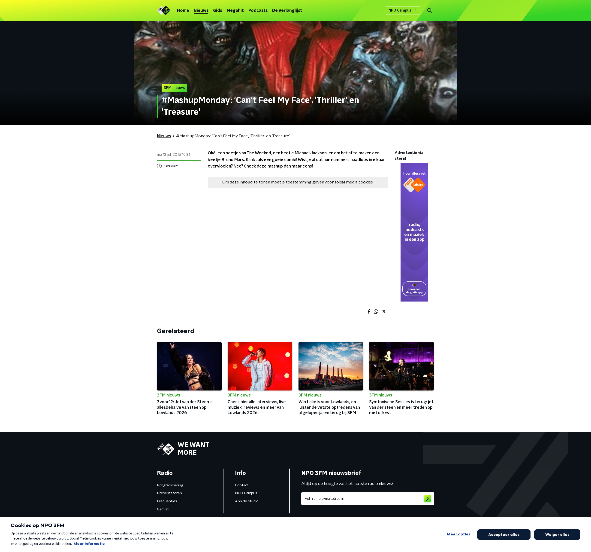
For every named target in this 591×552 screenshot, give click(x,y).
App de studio (247, 501)
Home (183, 11)
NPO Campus (400, 10)
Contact (242, 485)
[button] (429, 10)
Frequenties (167, 501)
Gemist (163, 509)
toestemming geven (305, 182)
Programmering (170, 485)
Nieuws (201, 11)
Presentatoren (169, 493)
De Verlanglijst (287, 11)
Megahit (235, 11)
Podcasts (258, 11)
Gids (217, 11)
